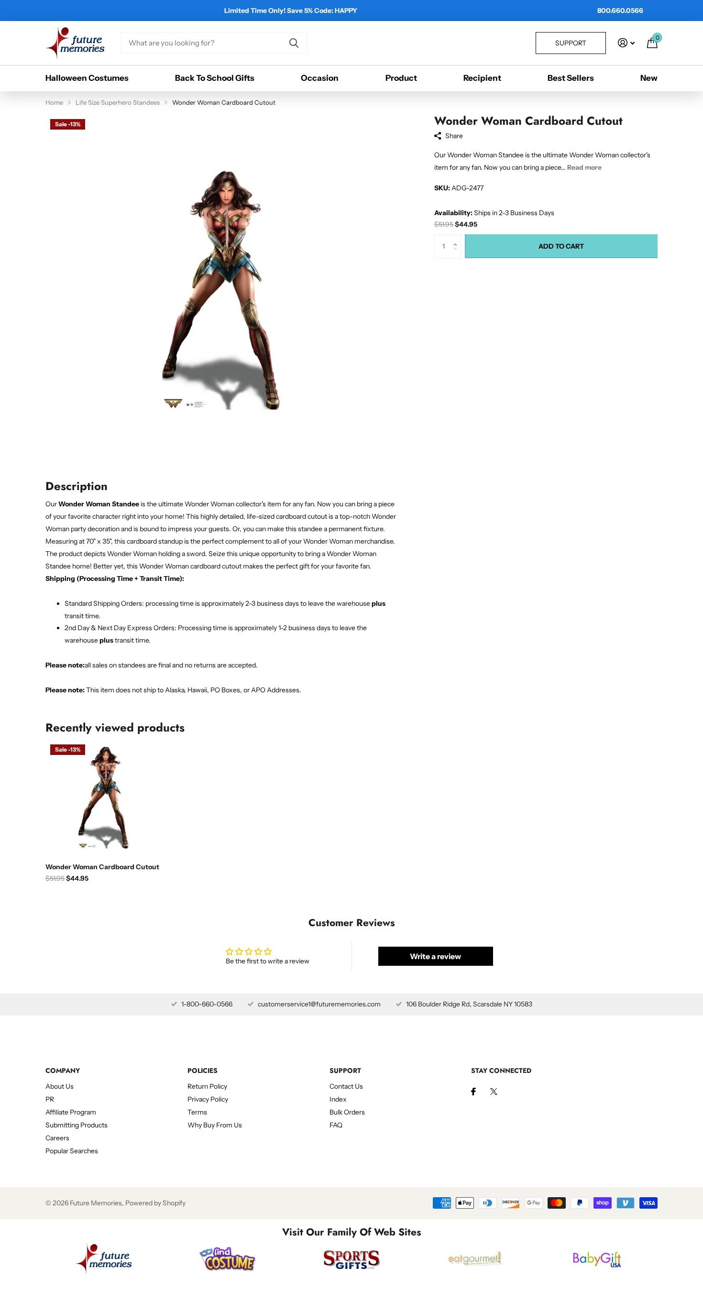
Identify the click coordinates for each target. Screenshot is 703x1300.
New (649, 78)
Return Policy (207, 1086)
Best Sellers (571, 78)
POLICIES (202, 1070)
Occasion (320, 78)
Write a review (435, 956)
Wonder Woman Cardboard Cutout (102, 867)
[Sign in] (626, 43)
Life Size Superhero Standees (118, 102)
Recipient (482, 78)
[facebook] (473, 1091)
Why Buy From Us (214, 1125)
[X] (493, 1091)
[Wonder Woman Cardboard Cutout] (103, 798)
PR (49, 1099)
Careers (57, 1138)
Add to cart (561, 246)
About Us (59, 1086)
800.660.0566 (620, 10)
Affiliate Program (70, 1112)
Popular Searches (71, 1151)
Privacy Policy (207, 1099)
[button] (457, 237)
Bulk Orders (347, 1112)
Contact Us (346, 1086)
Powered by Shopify (155, 1203)
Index (338, 1099)
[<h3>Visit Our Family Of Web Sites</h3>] (103, 1259)
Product (401, 78)
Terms (197, 1112)
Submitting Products (76, 1125)
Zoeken (294, 43)
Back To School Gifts (214, 78)
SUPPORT (345, 1070)
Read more (584, 167)
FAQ (336, 1125)
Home (54, 102)
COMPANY (62, 1070)
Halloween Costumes (87, 78)
